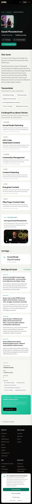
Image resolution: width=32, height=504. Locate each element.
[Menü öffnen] (29, 2)
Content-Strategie (7, 106)
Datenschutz (20, 466)
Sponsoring (4, 472)
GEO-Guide (4, 455)
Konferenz (4, 433)
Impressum (20, 463)
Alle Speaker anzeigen (8, 421)
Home (2, 12)
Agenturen (20, 436)
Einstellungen (16, 497)
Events (19, 439)
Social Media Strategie (8, 95)
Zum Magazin (27, 269)
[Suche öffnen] (20, 2)
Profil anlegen (4, 469)
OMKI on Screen (5, 442)
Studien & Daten (5, 453)
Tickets (3, 436)
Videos (3, 444)
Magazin (3, 466)
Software (19, 433)
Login (24, 2)
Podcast (3, 447)
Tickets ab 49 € (9, 409)
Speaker (9, 12)
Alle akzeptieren (16, 489)
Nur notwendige (16, 493)
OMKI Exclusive (5, 439)
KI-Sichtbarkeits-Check (7, 463)
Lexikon (3, 450)
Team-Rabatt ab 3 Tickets (14, 412)
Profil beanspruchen (9, 44)
